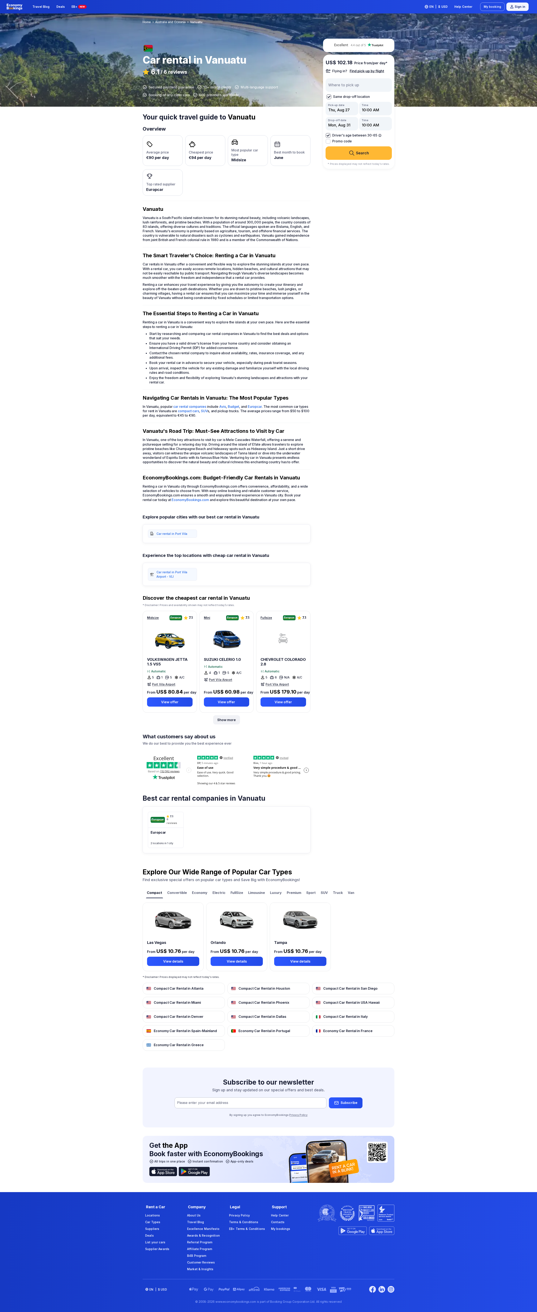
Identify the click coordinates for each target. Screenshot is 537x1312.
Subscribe (349, 1103)
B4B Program (196, 1255)
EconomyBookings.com (190, 500)
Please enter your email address (202, 1103)
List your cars (155, 1242)
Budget (233, 406)
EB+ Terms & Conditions (247, 1229)
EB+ (78, 6)
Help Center (463, 6)
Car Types (152, 1222)
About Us (194, 1215)
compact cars (188, 411)
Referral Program (199, 1242)
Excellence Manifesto (203, 1229)
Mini (207, 617)
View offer (170, 702)
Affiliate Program (199, 1249)
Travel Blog (41, 6)
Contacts (277, 1222)
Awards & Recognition (203, 1235)
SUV (204, 411)
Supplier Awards (157, 1249)
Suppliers (152, 1229)
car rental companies (189, 406)
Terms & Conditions (243, 1222)
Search (362, 153)
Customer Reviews (201, 1262)
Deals (60, 6)
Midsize (153, 617)
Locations (152, 1215)
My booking (492, 6)
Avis (222, 406)
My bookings (280, 1229)
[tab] (154, 893)
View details (173, 961)
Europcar (255, 406)
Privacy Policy (298, 1115)
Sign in (520, 6)
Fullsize (266, 617)
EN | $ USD (438, 6)
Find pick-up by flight (367, 71)
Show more (226, 720)
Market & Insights (200, 1269)
